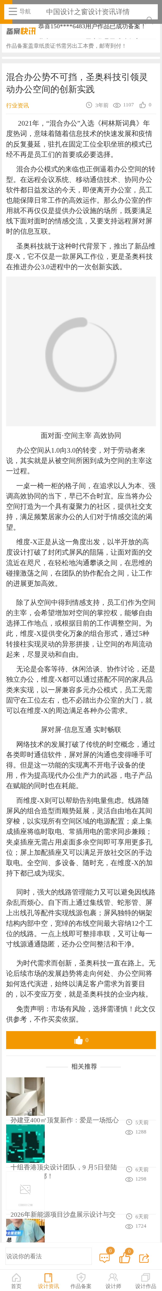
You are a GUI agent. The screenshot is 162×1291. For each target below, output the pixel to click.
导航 (25, 11)
